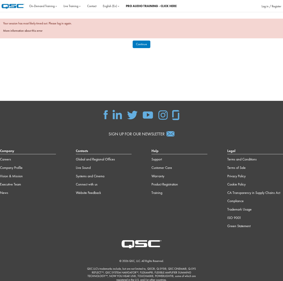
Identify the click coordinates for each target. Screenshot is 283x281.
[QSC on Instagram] (163, 114)
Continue (141, 44)
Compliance (235, 201)
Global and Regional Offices (95, 159)
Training (156, 192)
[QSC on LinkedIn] (117, 114)
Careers (5, 159)
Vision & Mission (11, 176)
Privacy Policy (236, 176)
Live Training (71, 6)
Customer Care (161, 167)
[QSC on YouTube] (147, 114)
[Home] (13, 6)
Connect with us (87, 184)
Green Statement (238, 226)
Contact (91, 6)
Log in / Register (271, 6)
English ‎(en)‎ (110, 6)
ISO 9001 (234, 217)
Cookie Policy (236, 184)
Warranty (157, 176)
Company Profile (11, 167)
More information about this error (22, 31)
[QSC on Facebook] (105, 114)
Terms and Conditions (242, 159)
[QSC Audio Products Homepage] (141, 244)
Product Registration (164, 184)
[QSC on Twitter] (132, 114)
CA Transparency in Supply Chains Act (253, 192)
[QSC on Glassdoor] (176, 114)
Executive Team (10, 184)
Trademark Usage (239, 209)
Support (156, 159)
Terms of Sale (236, 167)
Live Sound (83, 167)
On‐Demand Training (42, 6)
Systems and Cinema (90, 176)
